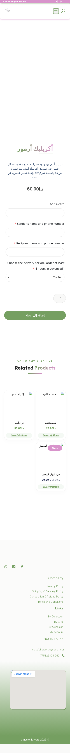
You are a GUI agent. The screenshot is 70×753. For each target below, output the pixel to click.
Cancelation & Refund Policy (46, 596)
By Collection (55, 616)
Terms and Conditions (50, 601)
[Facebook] (57, 1)
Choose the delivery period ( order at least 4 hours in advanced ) (35, 266)
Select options (51, 435)
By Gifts (58, 621)
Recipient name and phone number (39, 243)
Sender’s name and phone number (39, 224)
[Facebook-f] (22, 566)
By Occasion (55, 626)
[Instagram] (61, 1)
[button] (56, 11)
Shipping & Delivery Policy (47, 591)
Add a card (57, 204)
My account (56, 632)
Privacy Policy (55, 586)
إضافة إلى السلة (35, 315)
